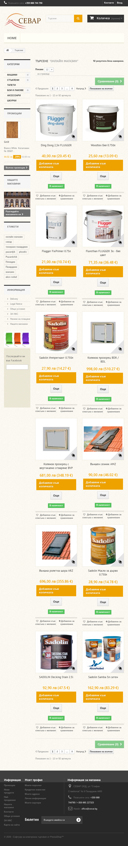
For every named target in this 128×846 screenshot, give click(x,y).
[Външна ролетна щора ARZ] (56, 545)
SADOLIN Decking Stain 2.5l (56, 677)
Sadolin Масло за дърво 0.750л (103, 572)
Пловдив (10, 262)
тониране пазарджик (17, 247)
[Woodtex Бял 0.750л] (103, 120)
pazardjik (10, 252)
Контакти (109, 3)
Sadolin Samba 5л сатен (103, 677)
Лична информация (35, 798)
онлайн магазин (14, 237)
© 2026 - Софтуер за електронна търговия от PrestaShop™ (34, 837)
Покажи (39, 69)
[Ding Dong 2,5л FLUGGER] (56, 120)
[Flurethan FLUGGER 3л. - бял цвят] (103, 226)
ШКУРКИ (11, 100)
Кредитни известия (35, 789)
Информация (16, 289)
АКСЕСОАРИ (14, 95)
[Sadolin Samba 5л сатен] (103, 652)
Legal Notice (16, 304)
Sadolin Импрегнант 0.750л (56, 358)
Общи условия (17, 309)
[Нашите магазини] (17, 200)
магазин (10, 272)
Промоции (14, 113)
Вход (119, 3)
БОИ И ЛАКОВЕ (15, 90)
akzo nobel (11, 277)
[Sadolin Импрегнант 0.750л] (56, 332)
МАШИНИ (12, 75)
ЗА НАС (14, 314)
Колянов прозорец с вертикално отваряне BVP (56, 466)
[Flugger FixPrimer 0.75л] (56, 226)
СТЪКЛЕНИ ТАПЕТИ (13, 82)
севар (9, 242)
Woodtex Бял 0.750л (103, 145)
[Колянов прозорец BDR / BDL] (103, 332)
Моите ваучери (33, 803)
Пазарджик (11, 267)
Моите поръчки (33, 785)
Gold (6, 141)
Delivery (14, 299)
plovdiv (23, 252)
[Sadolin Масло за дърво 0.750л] (103, 545)
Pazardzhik (11, 257)
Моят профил (33, 780)
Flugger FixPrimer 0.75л (56, 251)
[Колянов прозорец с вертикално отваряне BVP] (56, 439)
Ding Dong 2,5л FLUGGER (56, 145)
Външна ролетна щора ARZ (56, 570)
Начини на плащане (20, 319)
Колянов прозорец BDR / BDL (103, 359)
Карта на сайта (12, 825)
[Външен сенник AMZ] (103, 439)
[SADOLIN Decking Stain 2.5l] (56, 652)
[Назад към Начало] (7, 50)
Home (12, 38)
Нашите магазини (19, 324)
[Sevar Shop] (22, 21)
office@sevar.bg (89, 809)
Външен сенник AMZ (103, 464)
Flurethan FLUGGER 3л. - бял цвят (103, 253)
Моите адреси (32, 794)
